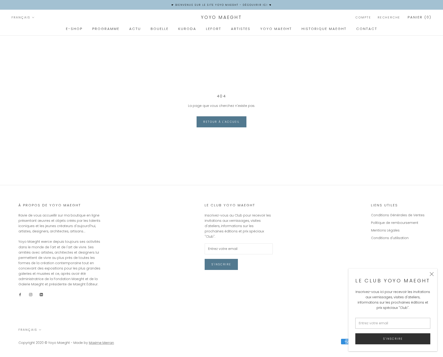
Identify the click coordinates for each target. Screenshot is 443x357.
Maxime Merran (101, 342)
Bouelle (160, 28)
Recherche (389, 17)
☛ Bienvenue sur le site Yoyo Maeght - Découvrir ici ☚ (221, 5)
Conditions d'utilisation (390, 238)
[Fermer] (432, 274)
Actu (135, 28)
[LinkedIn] (41, 294)
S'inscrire (393, 339)
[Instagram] (30, 294)
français (21, 17)
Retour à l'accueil (221, 122)
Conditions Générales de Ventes (398, 215)
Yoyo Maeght (276, 28)
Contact (366, 28)
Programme (106, 28)
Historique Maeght (324, 28)
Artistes (241, 28)
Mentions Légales (385, 230)
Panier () (419, 17)
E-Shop (74, 28)
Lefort (213, 28)
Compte (363, 17)
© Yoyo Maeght (57, 342)
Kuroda (187, 28)
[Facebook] (20, 294)
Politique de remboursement (394, 222)
